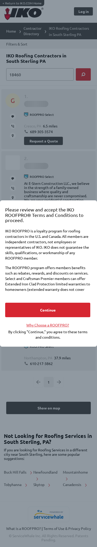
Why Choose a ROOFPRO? (47, 325)
